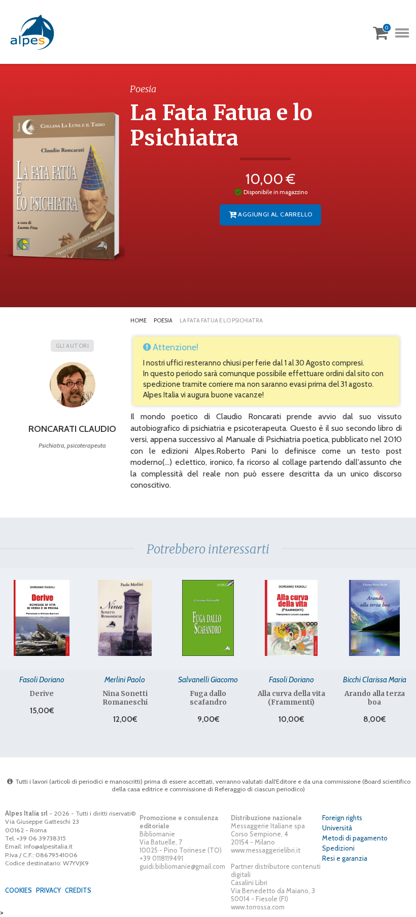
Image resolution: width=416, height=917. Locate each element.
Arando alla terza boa (374, 698)
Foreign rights (342, 818)
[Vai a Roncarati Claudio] (72, 388)
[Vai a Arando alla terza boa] (374, 618)
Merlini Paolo (125, 679)
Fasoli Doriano (41, 679)
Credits (78, 890)
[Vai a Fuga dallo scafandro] (208, 618)
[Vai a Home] (33, 32)
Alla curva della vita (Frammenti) (291, 698)
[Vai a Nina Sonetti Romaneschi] (125, 618)
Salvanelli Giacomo (208, 679)
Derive (41, 693)
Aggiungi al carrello (274, 214)
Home (138, 320)
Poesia (163, 320)
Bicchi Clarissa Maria (374, 679)
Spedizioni (338, 848)
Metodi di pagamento (355, 838)
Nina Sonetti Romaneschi (125, 698)
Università (337, 828)
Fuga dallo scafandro (208, 698)
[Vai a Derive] (41, 618)
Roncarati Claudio (72, 428)
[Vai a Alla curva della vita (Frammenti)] (291, 618)
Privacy (48, 890)
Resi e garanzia (344, 858)
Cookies (18, 890)
